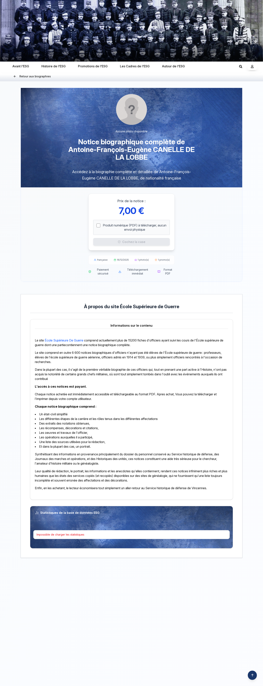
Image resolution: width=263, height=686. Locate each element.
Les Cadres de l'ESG (135, 66)
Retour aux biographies (35, 76)
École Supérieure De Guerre (64, 340)
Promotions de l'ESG (93, 66)
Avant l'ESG (20, 66)
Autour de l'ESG (173, 66)
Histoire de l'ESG (53, 66)
